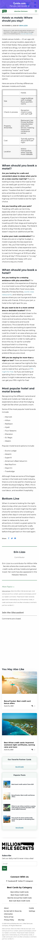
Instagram (29, 881)
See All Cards (19, 767)
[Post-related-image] (19, 682)
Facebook (11, 881)
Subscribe (6, 855)
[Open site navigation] (36, 11)
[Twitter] (12, 538)
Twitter (20, 881)
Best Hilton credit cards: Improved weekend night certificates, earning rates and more (19, 745)
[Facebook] (9, 538)
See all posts (19, 827)
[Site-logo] (4, 11)
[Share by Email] (15, 538)
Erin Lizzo (23, 26)
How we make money (26, 33)
